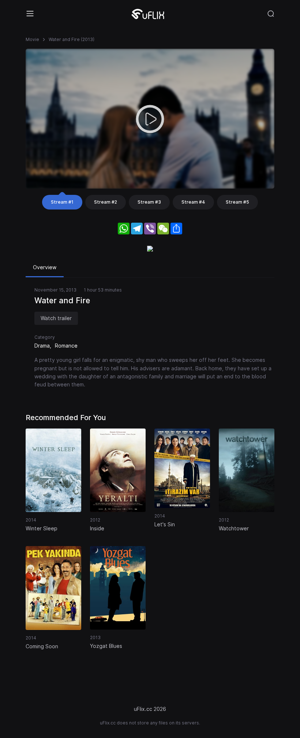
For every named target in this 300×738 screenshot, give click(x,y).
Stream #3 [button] (149, 202)
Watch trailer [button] (56, 318)
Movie (32, 39)
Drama (42, 345)
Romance (66, 345)
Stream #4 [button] (193, 202)
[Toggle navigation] (30, 13)
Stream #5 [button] (237, 202)
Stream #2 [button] (105, 202)
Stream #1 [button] (62, 202)
